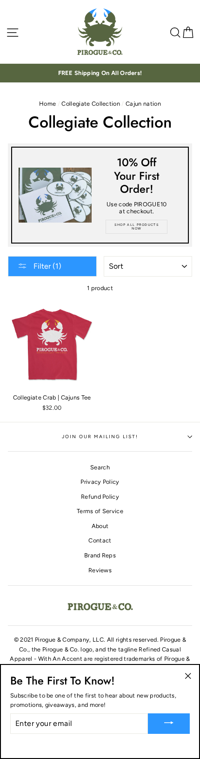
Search (100, 467)
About (100, 525)
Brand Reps (100, 555)
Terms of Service (100, 511)
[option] (100, 73)
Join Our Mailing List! (100, 437)
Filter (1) (46, 266)
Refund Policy (100, 496)
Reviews (100, 570)
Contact (99, 540)
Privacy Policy (99, 481)
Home (47, 103)
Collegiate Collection (90, 103)
